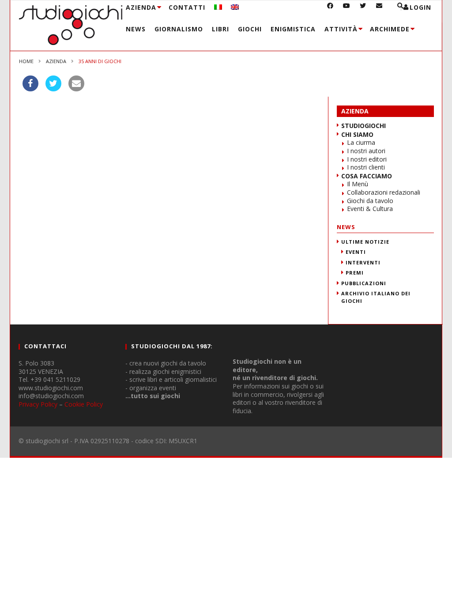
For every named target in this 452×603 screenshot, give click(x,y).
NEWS (346, 227)
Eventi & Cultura (370, 208)
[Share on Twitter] (53, 88)
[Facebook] (330, 8)
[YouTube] (347, 8)
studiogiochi (363, 125)
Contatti (187, 7)
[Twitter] (363, 8)
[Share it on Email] (76, 88)
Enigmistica (293, 29)
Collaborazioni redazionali (383, 192)
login (420, 7)
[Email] (379, 8)
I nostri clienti (366, 167)
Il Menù (357, 184)
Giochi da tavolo (370, 200)
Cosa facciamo (366, 176)
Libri (220, 29)
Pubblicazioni (363, 283)
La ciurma (361, 142)
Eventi (356, 252)
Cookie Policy (83, 404)
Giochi (250, 29)
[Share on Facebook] (30, 88)
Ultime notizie (365, 241)
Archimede (390, 29)
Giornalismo (178, 29)
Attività (341, 29)
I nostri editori (367, 159)
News (136, 29)
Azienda (141, 7)
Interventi (363, 262)
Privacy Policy (38, 404)
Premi (355, 272)
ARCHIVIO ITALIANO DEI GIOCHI (376, 297)
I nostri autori (366, 151)
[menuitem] (218, 7)
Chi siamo (357, 134)
